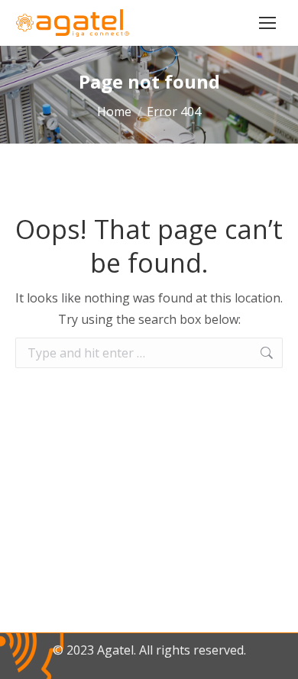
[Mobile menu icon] (267, 23)
